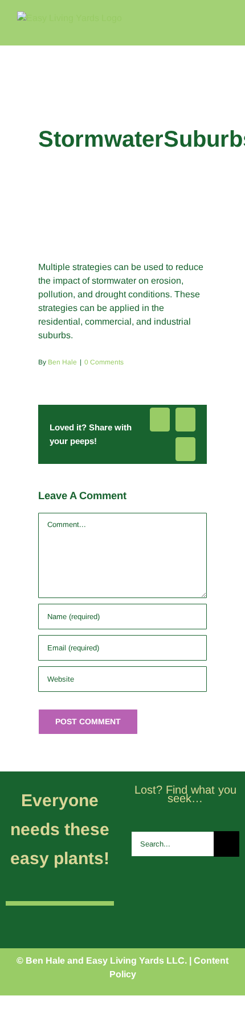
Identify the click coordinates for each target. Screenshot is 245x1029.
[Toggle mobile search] (202, 17)
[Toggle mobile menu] (223, 17)
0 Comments (104, 362)
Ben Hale (62, 362)
